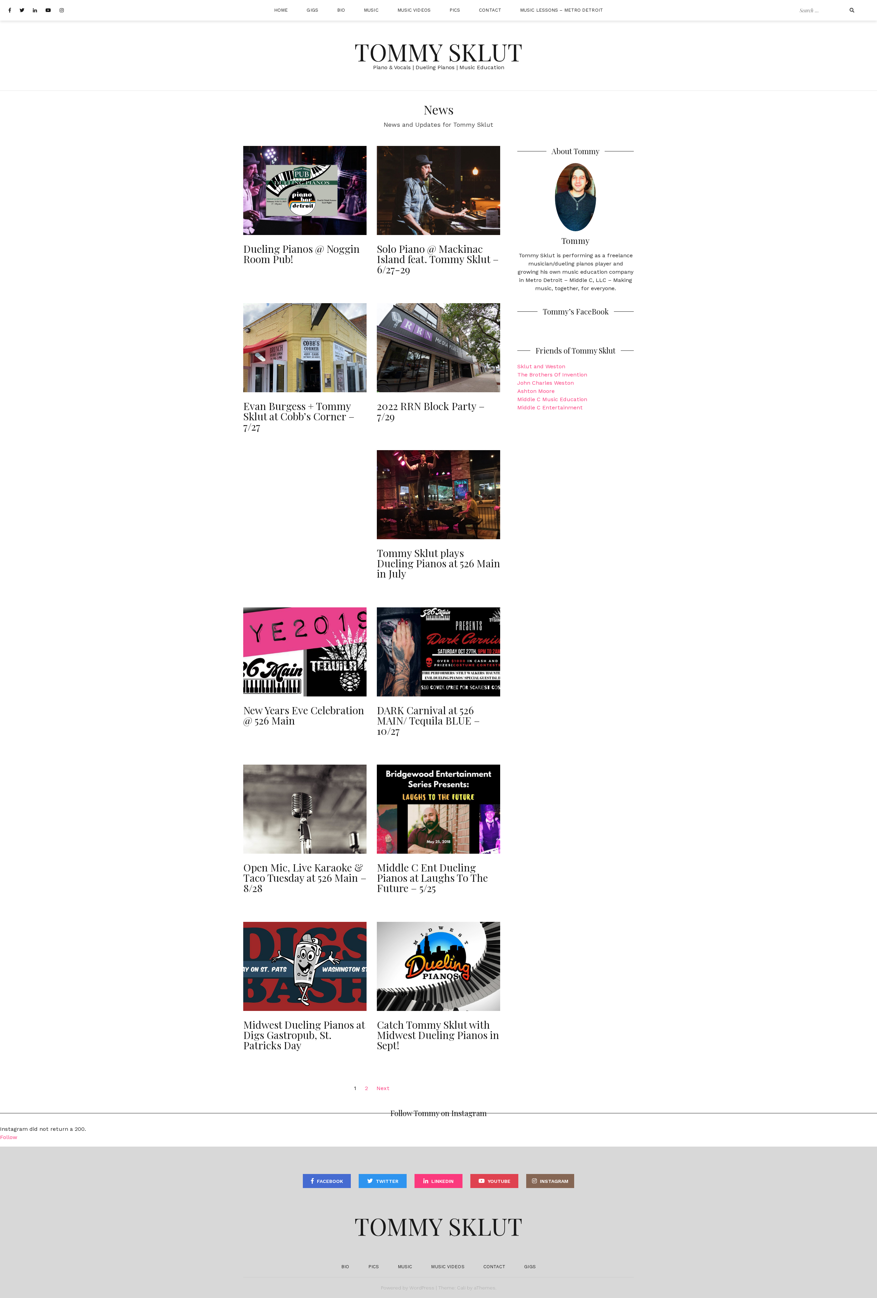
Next (383, 1088)
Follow (8, 1137)
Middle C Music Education (552, 399)
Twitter (387, 1181)
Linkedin (442, 1181)
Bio (341, 10)
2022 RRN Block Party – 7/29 (431, 411)
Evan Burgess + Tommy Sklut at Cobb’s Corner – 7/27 (299, 416)
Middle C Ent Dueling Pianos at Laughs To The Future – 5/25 (432, 878)
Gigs (312, 10)
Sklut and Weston (541, 366)
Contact (490, 10)
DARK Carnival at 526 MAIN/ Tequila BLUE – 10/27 (428, 720)
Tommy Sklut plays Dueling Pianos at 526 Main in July (438, 563)
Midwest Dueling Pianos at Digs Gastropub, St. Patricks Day (304, 1035)
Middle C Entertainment (550, 407)
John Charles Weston (545, 383)
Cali (461, 1287)
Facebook (330, 1181)
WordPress (421, 1287)
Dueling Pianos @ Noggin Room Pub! (301, 254)
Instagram (554, 1181)
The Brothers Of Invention (552, 374)
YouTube (499, 1181)
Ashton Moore (536, 391)
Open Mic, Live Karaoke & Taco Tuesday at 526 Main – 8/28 (305, 878)
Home (281, 10)
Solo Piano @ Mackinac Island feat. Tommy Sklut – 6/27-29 (438, 259)
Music (371, 10)
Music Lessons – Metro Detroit (561, 10)
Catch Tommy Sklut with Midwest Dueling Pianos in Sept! (438, 1035)
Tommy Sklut (438, 51)
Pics (454, 10)
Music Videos (414, 10)
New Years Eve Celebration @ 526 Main (303, 715)
